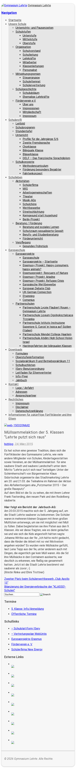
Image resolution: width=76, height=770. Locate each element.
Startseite (14, 20)
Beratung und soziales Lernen (41, 227)
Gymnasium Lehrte (39, 5)
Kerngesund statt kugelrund (40, 215)
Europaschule (16, 250)
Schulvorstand (31, 51)
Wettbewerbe (31, 208)
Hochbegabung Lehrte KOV (41, 704)
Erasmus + (41, 676)
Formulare (22, 353)
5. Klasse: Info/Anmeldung (27, 608)
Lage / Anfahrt (25, 388)
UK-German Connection (37, 292)
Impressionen (31, 108)
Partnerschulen (25, 303)
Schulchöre (30, 204)
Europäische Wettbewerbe (39, 284)
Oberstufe (29, 43)
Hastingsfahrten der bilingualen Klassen (47, 346)
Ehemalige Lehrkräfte (36, 96)
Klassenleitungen (33, 66)
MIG (25, 188)
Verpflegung (23, 242)
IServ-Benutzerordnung (30, 368)
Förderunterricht (33, 238)
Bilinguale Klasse (33, 150)
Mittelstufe (30, 39)
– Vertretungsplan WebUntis (29, 634)
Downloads (15, 349)
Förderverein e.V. (26, 100)
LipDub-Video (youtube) (41, 685)
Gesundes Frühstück (35, 246)
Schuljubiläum (31, 93)
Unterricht (22, 135)
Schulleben (15, 177)
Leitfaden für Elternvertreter (33, 372)
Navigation (9, 13)
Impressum (29, 116)
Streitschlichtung (33, 211)
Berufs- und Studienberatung (41, 234)
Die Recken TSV (41, 714)
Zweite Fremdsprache (36, 142)
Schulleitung (30, 54)
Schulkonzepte (25, 162)
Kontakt (13, 384)
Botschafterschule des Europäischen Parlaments (41, 695)
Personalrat (30, 70)
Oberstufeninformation (30, 357)
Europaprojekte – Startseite (40, 261)
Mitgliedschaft (32, 112)
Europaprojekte (25, 253)
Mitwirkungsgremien (28, 74)
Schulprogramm (25, 127)
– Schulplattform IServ (25, 628)
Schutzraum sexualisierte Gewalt (43, 231)
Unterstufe (29, 35)
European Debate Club (36, 288)
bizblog (8, 444)
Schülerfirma (30, 185)
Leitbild (20, 123)
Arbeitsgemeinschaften (37, 192)
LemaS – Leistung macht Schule (41, 742)
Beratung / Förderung (29, 223)
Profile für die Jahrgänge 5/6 (40, 139)
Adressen (21, 392)
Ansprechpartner (26, 395)
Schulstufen (23, 31)
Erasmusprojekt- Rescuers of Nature (45, 273)
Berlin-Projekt (31, 219)
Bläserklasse (30, 154)
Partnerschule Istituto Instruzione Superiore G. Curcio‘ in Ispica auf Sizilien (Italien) (47, 326)
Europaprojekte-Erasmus (26, 639)
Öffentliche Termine (24, 614)
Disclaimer (22, 407)
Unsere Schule (17, 24)
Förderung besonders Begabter (42, 169)
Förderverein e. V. (21, 644)
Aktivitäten (22, 181)
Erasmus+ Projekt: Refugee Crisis (43, 280)
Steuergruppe (31, 77)
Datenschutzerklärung (29, 411)
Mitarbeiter (30, 62)
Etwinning (28, 296)
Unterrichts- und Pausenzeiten (34, 27)
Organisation (23, 47)
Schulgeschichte (26, 89)
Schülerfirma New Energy (26, 649)
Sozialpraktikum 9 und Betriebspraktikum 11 (43, 361)
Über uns (28, 104)
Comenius (29, 300)
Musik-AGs (29, 200)
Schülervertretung (34, 85)
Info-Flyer (22, 376)
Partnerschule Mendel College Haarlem (47, 334)
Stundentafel (24, 131)
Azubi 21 (41, 723)
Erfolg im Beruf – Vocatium (41, 733)
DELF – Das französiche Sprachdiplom (46, 158)
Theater (28, 196)
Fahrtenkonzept (32, 173)
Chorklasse (29, 146)
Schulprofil (15, 120)
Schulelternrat (31, 81)
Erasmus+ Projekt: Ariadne (39, 277)
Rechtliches (15, 399)
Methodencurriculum (35, 165)
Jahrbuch (21, 380)
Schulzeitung (41, 666)
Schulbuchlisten (25, 365)
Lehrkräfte (29, 58)
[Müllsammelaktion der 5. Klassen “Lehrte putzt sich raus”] (17, 425)
